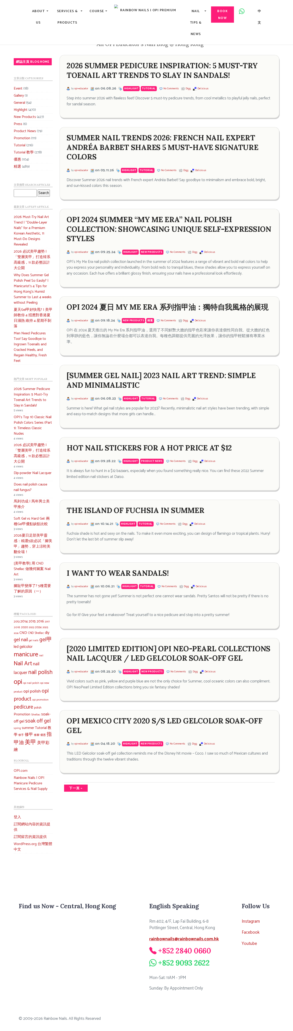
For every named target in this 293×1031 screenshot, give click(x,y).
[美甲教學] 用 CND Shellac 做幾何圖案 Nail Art (32, 569)
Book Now (222, 15)
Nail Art (23, 663)
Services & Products (67, 16)
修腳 (36, 735)
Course (97, 11)
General (19, 103)
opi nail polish (31, 683)
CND (23, 633)
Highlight (20, 110)
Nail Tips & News (196, 22)
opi (18, 681)
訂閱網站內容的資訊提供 (32, 827)
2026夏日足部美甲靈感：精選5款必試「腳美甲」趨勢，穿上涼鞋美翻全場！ (33, 543)
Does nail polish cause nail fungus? (30, 487)
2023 (31, 627)
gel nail (21, 640)
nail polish (40, 672)
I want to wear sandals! (118, 573)
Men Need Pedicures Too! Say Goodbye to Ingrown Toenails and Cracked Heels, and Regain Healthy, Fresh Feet (30, 347)
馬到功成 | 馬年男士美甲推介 (32, 504)
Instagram (251, 921)
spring (17, 728)
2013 (16, 621)
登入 (17, 817)
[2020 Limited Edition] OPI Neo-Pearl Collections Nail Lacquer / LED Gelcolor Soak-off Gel (168, 653)
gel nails (33, 640)
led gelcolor (23, 647)
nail (41, 656)
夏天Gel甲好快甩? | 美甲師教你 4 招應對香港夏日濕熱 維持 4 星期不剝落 (33, 318)
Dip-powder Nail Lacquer (33, 473)
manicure (26, 654)
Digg (188, 89)
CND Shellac (36, 633)
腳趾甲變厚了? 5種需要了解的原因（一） (32, 589)
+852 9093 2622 (184, 963)
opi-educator (81, 89)
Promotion (22, 138)
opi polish (32, 691)
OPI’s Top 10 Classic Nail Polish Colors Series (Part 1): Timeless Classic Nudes (33, 425)
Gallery (19, 96)
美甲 (30, 742)
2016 (40, 622)
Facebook (251, 932)
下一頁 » (76, 788)
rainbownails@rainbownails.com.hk (184, 939)
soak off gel (38, 721)
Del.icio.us (203, 89)
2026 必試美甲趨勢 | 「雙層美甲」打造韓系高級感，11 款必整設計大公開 (32, 259)
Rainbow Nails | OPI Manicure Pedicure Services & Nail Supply (30, 783)
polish (37, 707)
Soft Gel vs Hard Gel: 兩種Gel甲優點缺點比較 (32, 521)
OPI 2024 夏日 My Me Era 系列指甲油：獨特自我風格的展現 (168, 307)
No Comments (171, 89)
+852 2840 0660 (184, 950)
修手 (21, 735)
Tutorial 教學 (24, 152)
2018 (17, 627)
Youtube (249, 943)
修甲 (29, 734)
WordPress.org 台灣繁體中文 (33, 847)
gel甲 (45, 639)
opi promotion (40, 700)
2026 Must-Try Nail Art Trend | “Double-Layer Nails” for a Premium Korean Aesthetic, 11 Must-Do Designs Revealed (31, 231)
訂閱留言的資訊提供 (30, 837)
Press (18, 124)
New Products (25, 117)
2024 (38, 627)
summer (28, 728)
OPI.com (20, 771)
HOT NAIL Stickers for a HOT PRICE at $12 (149, 448)
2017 (47, 621)
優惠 (17, 159)
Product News (25, 131)
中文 (259, 16)
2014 (24, 621)
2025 (45, 627)
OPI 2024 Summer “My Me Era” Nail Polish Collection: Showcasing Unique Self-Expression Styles (169, 229)
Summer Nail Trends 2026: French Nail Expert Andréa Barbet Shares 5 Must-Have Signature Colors (162, 147)
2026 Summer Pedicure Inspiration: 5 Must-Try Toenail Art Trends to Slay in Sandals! (32, 397)
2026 (16, 633)
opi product (31, 695)
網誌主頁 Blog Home (32, 61)
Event (18, 88)
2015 (32, 621)
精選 (17, 167)
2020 (24, 627)
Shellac (35, 714)
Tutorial (19, 145)
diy (47, 633)
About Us (38, 16)
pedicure (23, 707)
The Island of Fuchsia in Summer (135, 510)
